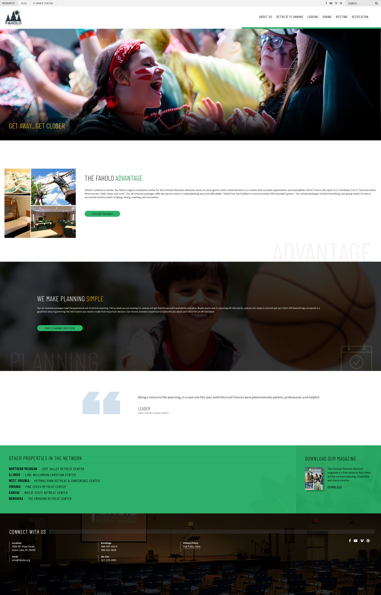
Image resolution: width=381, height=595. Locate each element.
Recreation (360, 16)
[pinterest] (368, 540)
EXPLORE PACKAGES (102, 213)
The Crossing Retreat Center (50, 498)
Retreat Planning (289, 16)
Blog (24, 3)
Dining (327, 16)
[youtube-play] (355, 540)
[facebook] (350, 540)
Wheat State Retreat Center (46, 492)
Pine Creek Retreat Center (45, 486)
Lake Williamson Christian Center (50, 474)
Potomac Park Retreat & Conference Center (67, 480)
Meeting (342, 16)
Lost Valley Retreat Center (63, 469)
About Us (265, 16)
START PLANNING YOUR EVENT (60, 328)
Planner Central (43, 3)
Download (334, 487)
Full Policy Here (191, 546)
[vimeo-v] (362, 540)
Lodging (312, 16)
